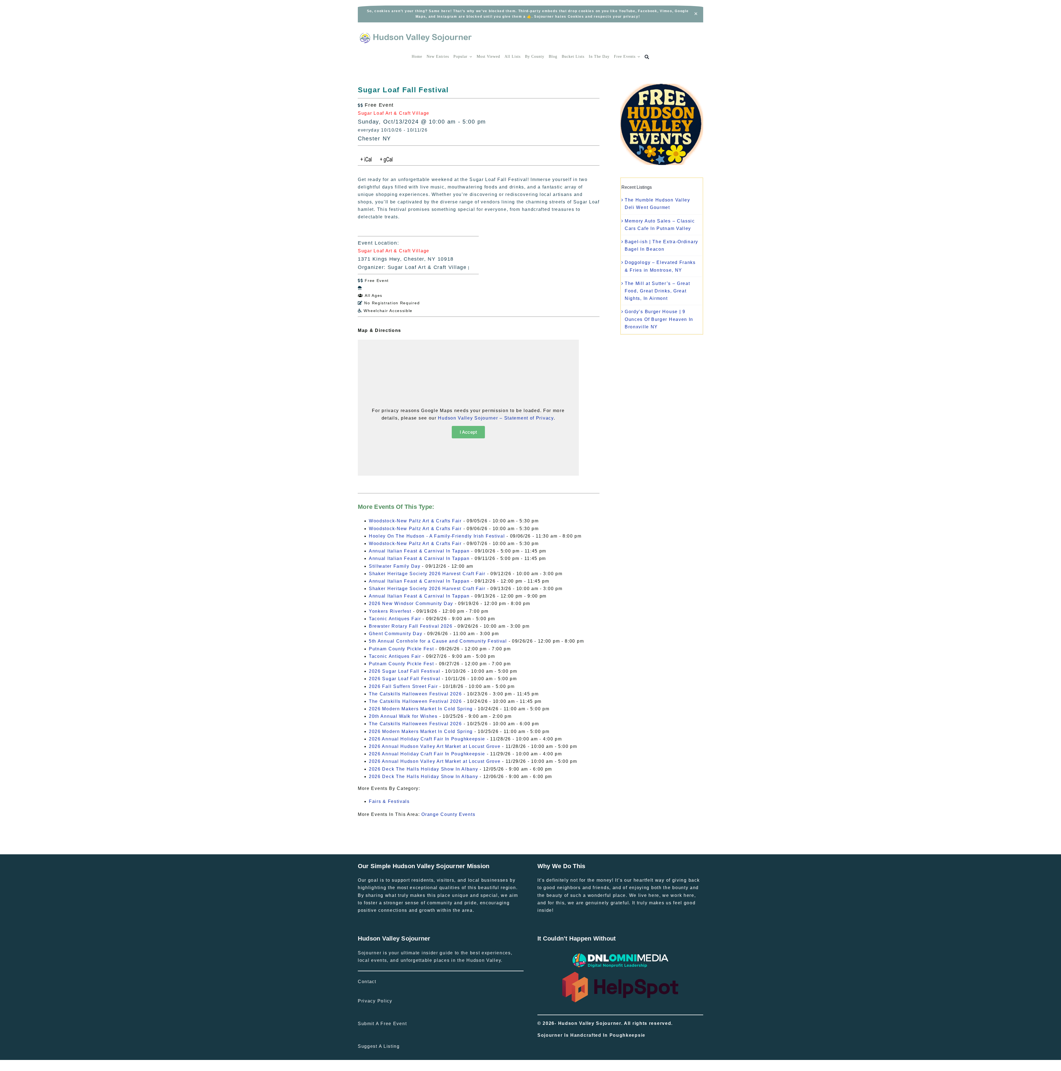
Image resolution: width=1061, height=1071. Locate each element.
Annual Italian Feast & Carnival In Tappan (419, 551)
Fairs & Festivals (389, 801)
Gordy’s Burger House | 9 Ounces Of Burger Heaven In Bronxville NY (659, 319)
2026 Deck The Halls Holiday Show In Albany (423, 769)
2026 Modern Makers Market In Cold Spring (421, 708)
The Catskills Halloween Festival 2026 (415, 694)
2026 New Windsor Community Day (411, 603)
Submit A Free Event (382, 1023)
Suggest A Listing (379, 1046)
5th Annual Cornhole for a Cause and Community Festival (438, 641)
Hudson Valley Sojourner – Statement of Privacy (495, 418)
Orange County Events (448, 814)
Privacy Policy (375, 1001)
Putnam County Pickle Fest (401, 648)
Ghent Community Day (395, 633)
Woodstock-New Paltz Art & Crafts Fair (415, 521)
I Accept (468, 432)
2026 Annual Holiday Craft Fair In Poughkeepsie (427, 739)
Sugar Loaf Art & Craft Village (393, 113)
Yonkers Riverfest (390, 611)
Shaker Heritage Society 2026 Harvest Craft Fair (427, 573)
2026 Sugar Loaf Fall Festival (404, 671)
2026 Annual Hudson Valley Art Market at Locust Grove (434, 746)
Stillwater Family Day (395, 566)
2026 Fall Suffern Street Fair (403, 686)
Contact (367, 981)
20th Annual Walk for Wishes (403, 716)
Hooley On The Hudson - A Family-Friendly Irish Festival (437, 536)
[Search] (647, 57)
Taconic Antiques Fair (395, 618)
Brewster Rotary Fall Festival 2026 (411, 626)
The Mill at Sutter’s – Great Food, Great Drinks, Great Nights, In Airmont (657, 291)
